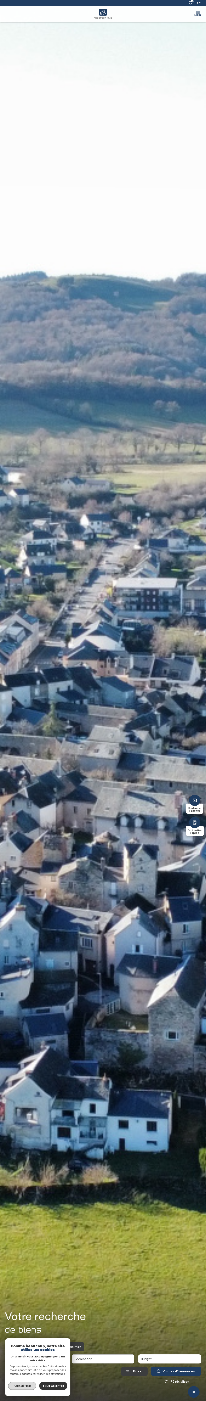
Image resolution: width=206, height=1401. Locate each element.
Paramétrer (22, 1386)
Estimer (74, 1347)
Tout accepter (53, 1386)
